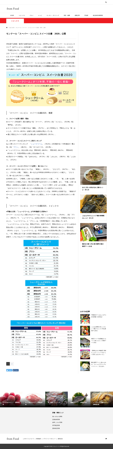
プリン (16, 147)
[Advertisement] (93, 97)
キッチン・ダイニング (53, 15)
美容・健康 (67, 15)
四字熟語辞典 (56, 425)
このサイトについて (28, 439)
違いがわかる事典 (57, 416)
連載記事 (77, 15)
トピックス (22, 15)
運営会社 (60, 439)
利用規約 (38, 439)
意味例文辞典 (56, 428)
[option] (11, 399)
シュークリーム (36, 144)
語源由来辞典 (56, 419)
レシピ (40, 15)
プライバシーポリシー (49, 439)
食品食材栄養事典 (98, 15)
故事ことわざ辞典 (57, 422)
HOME (12, 15)
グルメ (31, 15)
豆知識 (86, 15)
